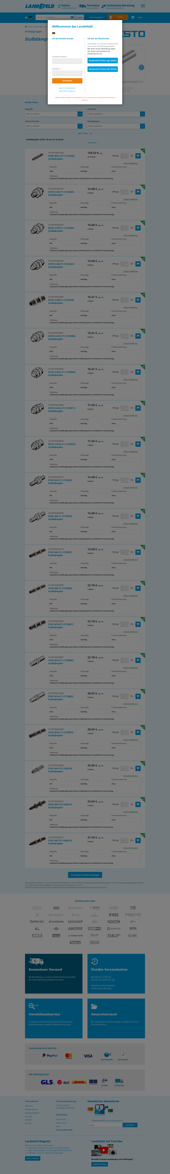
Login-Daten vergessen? (67, 91)
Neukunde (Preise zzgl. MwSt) (103, 60)
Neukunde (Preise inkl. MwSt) (103, 69)
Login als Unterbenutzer (67, 88)
